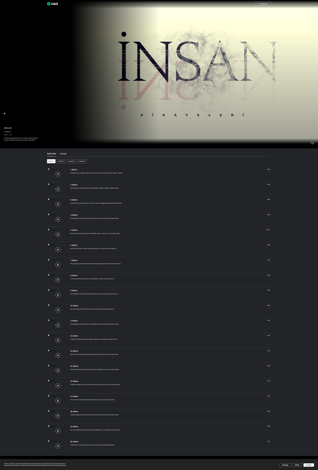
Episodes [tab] (51, 153)
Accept (308, 465)
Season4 (82, 161)
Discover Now (263, 4)
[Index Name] (58, 174)
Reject (297, 465)
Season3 (72, 161)
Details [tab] (63, 153)
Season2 (61, 161)
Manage (285, 465)
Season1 (51, 161)
